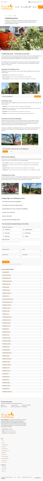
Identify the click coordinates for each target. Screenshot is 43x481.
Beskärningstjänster (5, 458)
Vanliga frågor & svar (5, 450)
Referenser (35, 6)
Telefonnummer (5, 254)
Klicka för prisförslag (37, 96)
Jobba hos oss (26, 7)
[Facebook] (2, 478)
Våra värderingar (5, 456)
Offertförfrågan (5, 151)
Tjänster (22, 6)
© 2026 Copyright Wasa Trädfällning (6, 477)
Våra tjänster (4, 454)
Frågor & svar (29, 7)
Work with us (4, 462)
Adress (23, 249)
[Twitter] (4, 478)
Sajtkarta (18, 477)
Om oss (18, 7)
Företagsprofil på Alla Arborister (27, 477)
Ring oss (12, 151)
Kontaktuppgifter (5, 444)
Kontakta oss (40, 7)
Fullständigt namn (5, 249)
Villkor (15, 477)
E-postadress (24, 254)
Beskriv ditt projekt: (6, 239)
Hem (16, 6)
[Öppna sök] (41, 2)
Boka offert (4, 446)
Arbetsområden (4, 448)
